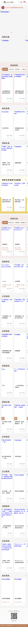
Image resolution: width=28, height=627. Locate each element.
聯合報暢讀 (18, 598)
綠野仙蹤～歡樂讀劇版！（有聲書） (19, 423)
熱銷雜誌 (4, 222)
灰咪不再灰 (5, 128)
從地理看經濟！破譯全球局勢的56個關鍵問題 (6, 93)
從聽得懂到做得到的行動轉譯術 (19, 92)
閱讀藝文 (23, 222)
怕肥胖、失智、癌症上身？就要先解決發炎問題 (6, 164)
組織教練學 (18, 163)
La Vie (4, 281)
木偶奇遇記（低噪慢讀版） (6, 317)
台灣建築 (17, 281)
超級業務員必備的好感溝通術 (6, 351)
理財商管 (4, 69)
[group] (14, 22)
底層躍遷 (17, 351)
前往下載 (14, 621)
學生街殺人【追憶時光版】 (19, 201)
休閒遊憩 (17, 222)
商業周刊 (4, 244)
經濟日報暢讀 (6, 598)
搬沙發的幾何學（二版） (6, 457)
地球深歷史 (18, 456)
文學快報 (17, 69)
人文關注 (23, 69)
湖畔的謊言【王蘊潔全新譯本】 (6, 201)
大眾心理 (11, 69)
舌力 (3, 385)
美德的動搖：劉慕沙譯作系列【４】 (19, 318)
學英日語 (11, 222)
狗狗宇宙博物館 (19, 491)
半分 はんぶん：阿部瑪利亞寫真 (19, 561)
